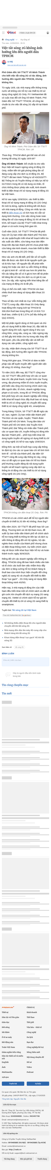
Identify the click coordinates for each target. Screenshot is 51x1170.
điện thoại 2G (15, 213)
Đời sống (6, 1027)
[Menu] (3, 32)
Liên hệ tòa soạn (9, 1105)
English (5, 1062)
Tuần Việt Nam (8, 1047)
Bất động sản (7, 1042)
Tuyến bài (13, 1084)
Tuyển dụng (42, 1159)
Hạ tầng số (25, 40)
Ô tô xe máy (7, 1037)
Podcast (30, 1072)
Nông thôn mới (33, 1052)
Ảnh (3, 1067)
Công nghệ (9, 40)
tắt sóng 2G (19, 647)
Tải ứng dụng (9, 1159)
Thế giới (30, 1022)
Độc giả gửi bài (26, 1159)
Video (29, 1067)
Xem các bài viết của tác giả (16, 65)
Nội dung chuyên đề (35, 1057)
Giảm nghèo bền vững (11, 1052)
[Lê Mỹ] (4, 62)
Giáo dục (5, 1022)
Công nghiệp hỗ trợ (35, 1047)
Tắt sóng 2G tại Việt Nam (24, 610)
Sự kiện (38, 1084)
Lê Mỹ (10, 61)
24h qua (5, 1077)
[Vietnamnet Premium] (8, 1008)
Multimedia (7, 1072)
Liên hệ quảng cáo (10, 1133)
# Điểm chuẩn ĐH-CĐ (27, 33)
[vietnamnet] (11, 34)
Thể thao (30, 1017)
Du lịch (30, 1037)
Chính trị (31, 1007)
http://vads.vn (15, 1149)
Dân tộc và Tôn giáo (10, 1017)
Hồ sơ (29, 1062)
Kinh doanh (32, 1012)
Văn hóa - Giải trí (34, 1027)
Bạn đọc (30, 1042)
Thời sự (5, 1012)
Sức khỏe (6, 1032)
